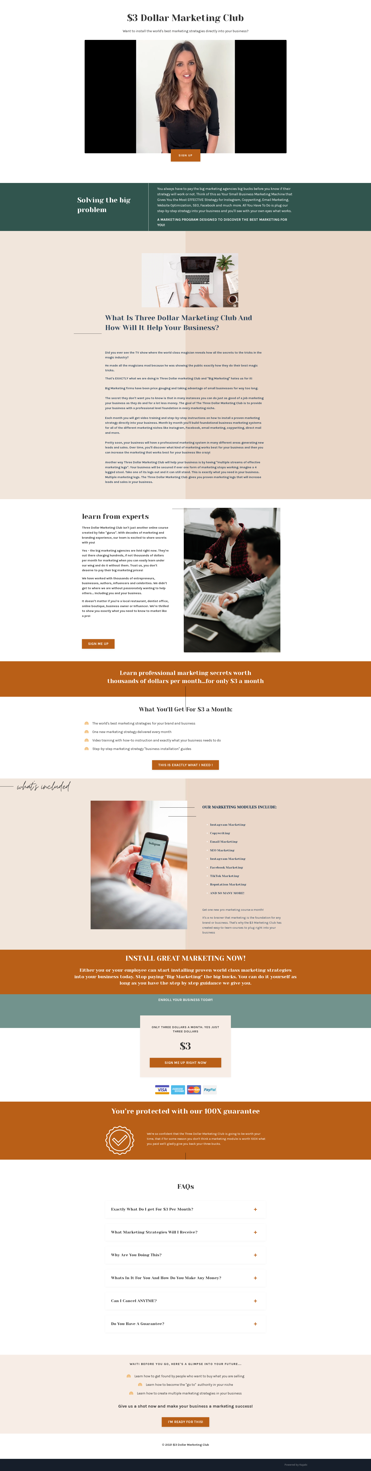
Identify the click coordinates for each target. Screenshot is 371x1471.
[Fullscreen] (282, 149)
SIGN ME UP (98, 644)
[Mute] (274, 149)
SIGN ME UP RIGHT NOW (185, 1063)
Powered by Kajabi (295, 1464)
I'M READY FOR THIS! (185, 1422)
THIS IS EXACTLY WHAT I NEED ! (185, 765)
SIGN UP (186, 155)
